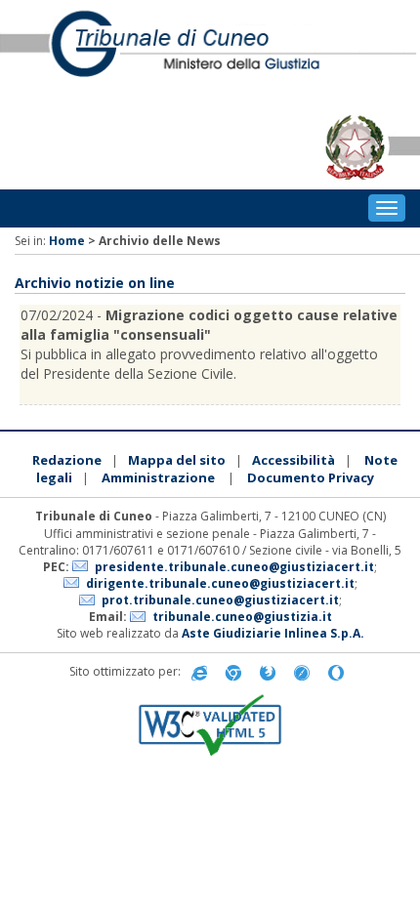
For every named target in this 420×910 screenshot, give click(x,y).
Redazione (67, 460)
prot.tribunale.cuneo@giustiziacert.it (220, 600)
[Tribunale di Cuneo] (210, 52)
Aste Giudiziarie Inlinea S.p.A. (273, 633)
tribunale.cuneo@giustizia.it (242, 616)
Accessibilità (293, 460)
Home (67, 240)
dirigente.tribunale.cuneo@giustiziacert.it (220, 583)
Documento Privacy (310, 477)
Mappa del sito (177, 460)
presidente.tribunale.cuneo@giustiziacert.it (234, 566)
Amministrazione (158, 477)
